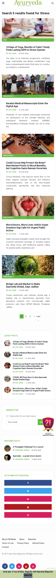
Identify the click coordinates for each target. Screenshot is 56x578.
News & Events (8, 96)
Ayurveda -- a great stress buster (27, 456)
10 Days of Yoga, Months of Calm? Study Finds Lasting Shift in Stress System (28, 48)
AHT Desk (12, 53)
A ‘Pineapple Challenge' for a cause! (28, 447)
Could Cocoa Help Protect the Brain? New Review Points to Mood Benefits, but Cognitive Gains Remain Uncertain (26, 165)
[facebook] (28, 483)
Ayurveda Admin (22, 450)
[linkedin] (28, 499)
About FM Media (9, 539)
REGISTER (28, 575)
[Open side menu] (3, 3)
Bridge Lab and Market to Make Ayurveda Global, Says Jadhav (23, 285)
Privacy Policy (23, 543)
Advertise (32, 539)
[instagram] (28, 515)
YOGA (5, 40)
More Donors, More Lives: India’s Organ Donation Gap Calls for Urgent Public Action (27, 227)
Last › (38, 316)
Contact (5, 547)
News (22, 539)
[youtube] (28, 507)
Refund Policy (38, 543)
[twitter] (28, 491)
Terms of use (8, 543)
